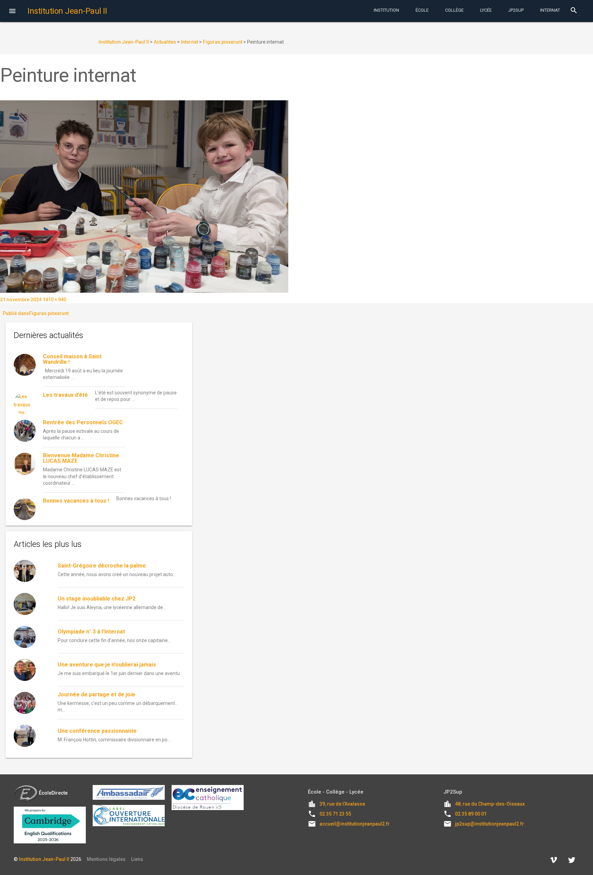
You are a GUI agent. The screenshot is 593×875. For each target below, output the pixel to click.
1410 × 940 (54, 299)
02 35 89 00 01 (471, 814)
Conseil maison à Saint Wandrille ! (72, 359)
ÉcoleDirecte (53, 793)
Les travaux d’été (65, 395)
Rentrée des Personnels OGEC (83, 422)
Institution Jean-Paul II (44, 859)
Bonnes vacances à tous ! (76, 500)
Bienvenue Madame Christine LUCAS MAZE (81, 458)
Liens (137, 859)
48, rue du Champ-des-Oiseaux (490, 804)
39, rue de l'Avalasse (342, 804)
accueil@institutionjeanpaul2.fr (354, 824)
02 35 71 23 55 (335, 814)
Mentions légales (106, 859)
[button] (12, 11)
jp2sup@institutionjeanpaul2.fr (489, 824)
